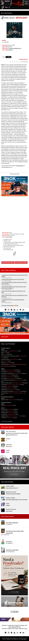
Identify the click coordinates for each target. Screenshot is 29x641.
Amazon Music (9, 49)
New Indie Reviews (7, 482)
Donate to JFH (10, 628)
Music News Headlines (8, 270)
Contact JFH (11, 625)
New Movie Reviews (7, 516)
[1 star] (11, 62)
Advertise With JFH (15, 626)
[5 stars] (19, 62)
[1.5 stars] (12, 62)
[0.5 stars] (10, 62)
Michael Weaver (20, 165)
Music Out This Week (8, 344)
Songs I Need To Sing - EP (12, 488)
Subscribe (21, 628)
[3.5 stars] (16, 62)
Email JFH (16, 625)
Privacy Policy (23, 639)
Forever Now (9, 446)
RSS (17, 305)
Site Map (22, 625)
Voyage (7, 452)
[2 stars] (13, 62)
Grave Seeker (9, 511)
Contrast (8, 505)
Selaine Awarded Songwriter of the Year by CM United (13, 279)
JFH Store (4, 628)
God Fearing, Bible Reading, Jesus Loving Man (16, 499)
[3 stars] (15, 62)
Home (25, 628)
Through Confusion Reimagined (13, 493)
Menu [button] (6, 7)
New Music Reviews (7, 427)
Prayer (16, 628)
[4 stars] (17, 62)
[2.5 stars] (14, 62)
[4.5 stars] (18, 62)
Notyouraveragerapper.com (15, 48)
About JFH (4, 625)
